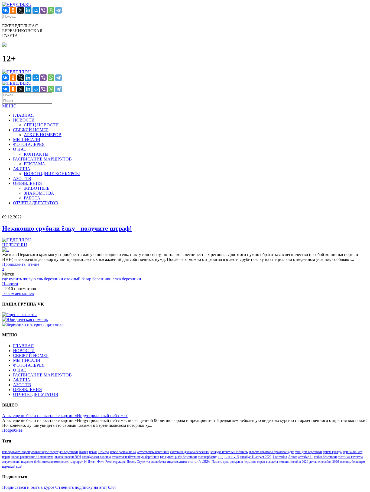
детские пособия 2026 (324, 462)
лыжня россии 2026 (67, 457)
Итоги (92, 462)
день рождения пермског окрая (244, 462)
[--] (5, 249)
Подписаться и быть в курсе (28, 487)
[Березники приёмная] (32, 324)
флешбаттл (158, 462)
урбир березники (325, 457)
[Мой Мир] (36, 10)
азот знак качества (350, 457)
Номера (103, 452)
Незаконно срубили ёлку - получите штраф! (67, 228)
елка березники (127, 279)
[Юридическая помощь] (25, 319)
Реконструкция (115, 462)
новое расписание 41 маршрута (32, 457)
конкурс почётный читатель (229, 452)
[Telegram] (58, 10)
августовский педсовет (17, 462)
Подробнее (12, 430)
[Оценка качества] (19, 314)
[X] (20, 10)
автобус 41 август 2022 (255, 457)
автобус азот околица (96, 457)
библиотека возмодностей (51, 462)
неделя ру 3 (228, 456)
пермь (93, 452)
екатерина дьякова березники (189, 452)
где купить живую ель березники (32, 279)
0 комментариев (18, 293)
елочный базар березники (88, 279)
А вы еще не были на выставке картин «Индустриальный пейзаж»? (65, 415)
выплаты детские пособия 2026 (287, 462)
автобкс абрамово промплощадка (271, 452)
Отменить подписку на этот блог (85, 487)
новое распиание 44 (123, 452)
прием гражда (332, 452)
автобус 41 (305, 457)
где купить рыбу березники (178, 457)
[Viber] (43, 10)
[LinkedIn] (28, 10)
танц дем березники (308, 452)
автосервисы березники (153, 452)
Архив (292, 457)
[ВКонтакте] (5, 10)
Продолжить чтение (20, 264)
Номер (83, 452)
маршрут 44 (78, 462)
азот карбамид (207, 457)
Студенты (143, 462)
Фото (100, 462)
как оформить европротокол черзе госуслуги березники (40, 452)
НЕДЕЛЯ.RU (14, 244)
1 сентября (279, 457)
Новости (10, 283)
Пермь (131, 462)
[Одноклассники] (13, 10)
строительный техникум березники (135, 457)
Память (217, 462)
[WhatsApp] (51, 10)
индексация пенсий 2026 (188, 461)
